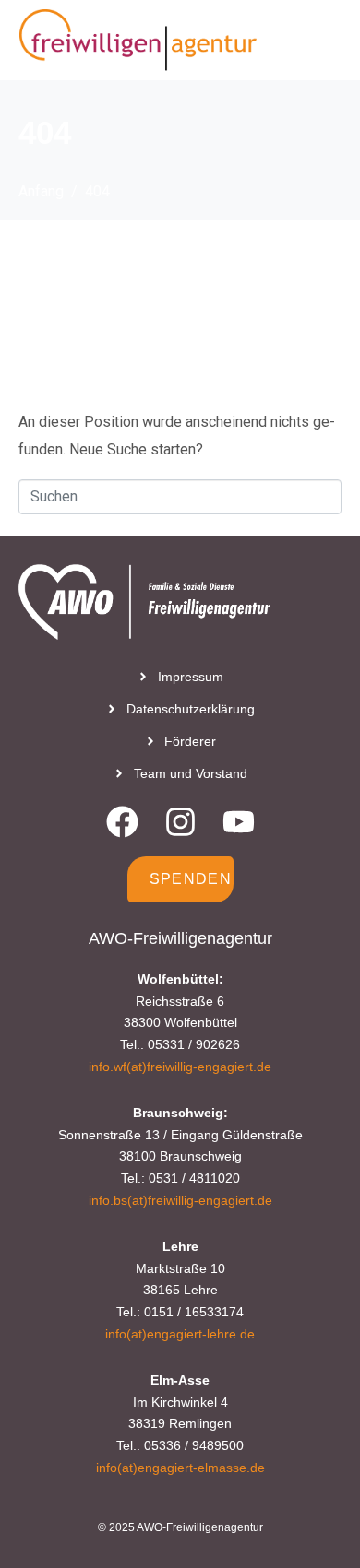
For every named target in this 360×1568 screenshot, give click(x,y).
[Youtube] (238, 822)
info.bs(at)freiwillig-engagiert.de (180, 1200)
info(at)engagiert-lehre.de (180, 1333)
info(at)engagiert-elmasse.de (180, 1467)
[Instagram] (180, 822)
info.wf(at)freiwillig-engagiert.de (180, 1066)
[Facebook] (122, 822)
